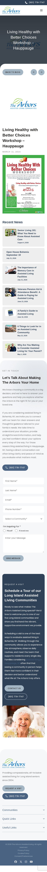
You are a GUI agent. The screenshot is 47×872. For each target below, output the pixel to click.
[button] (41, 10)
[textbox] (21, 518)
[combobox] (23, 518)
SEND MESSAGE (13, 558)
